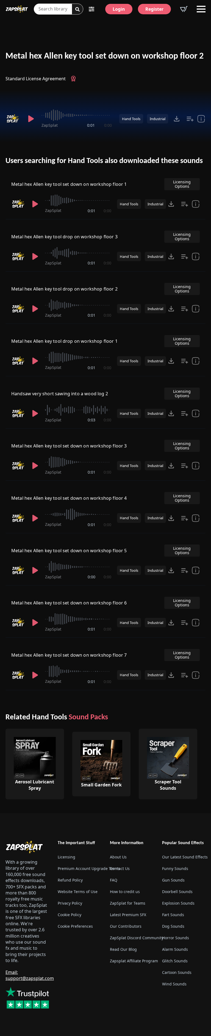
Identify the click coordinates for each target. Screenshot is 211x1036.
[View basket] (183, 9)
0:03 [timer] (91, 419)
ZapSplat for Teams (127, 903)
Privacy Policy (70, 903)
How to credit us (125, 891)
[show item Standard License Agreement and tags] (201, 118)
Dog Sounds (173, 926)
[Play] (31, 118)
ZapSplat (49, 125)
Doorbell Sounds (177, 891)
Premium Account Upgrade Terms (79, 868)
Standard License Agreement (35, 79)
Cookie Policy (69, 914)
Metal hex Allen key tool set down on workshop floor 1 (69, 184)
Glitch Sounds (175, 960)
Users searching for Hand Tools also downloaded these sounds (104, 161)
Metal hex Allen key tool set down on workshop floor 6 (69, 603)
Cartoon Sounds (176, 972)
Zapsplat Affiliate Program (131, 960)
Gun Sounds (173, 880)
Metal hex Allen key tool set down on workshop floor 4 (69, 498)
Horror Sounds (175, 937)
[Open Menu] (201, 9)
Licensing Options (182, 184)
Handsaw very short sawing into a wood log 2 (59, 394)
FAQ (113, 880)
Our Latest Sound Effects (184, 857)
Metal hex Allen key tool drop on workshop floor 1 (64, 341)
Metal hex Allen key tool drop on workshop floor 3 (64, 237)
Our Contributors (125, 926)
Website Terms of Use (78, 891)
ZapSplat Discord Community (131, 937)
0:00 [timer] (108, 125)
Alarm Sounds (175, 949)
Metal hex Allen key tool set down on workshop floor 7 (69, 655)
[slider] (76, 115)
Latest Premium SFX (128, 914)
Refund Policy (70, 880)
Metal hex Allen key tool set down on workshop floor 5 (69, 551)
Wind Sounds (174, 984)
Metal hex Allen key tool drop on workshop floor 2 (64, 289)
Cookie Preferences (75, 926)
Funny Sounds (175, 868)
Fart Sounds (173, 914)
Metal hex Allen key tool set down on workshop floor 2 (104, 56)
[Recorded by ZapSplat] (13, 118)
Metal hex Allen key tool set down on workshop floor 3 (69, 446)
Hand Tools (131, 118)
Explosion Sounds (178, 903)
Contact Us (120, 868)
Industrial (157, 118)
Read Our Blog (123, 949)
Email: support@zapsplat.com (29, 975)
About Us (118, 857)
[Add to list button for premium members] (190, 118)
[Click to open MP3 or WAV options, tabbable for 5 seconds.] (176, 118)
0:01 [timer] (91, 125)
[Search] (77, 9)
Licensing (66, 857)
